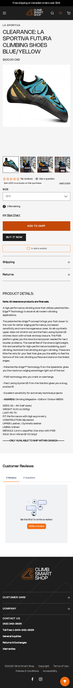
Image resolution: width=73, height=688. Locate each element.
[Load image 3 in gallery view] (45, 164)
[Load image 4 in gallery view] (62, 164)
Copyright (43, 666)
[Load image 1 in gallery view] (11, 164)
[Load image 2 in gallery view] (28, 164)
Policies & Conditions (27, 671)
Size (6, 189)
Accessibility (50, 671)
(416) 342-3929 (12, 624)
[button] (52, 13)
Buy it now (14, 237)
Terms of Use (60, 666)
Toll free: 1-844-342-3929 (18, 630)
